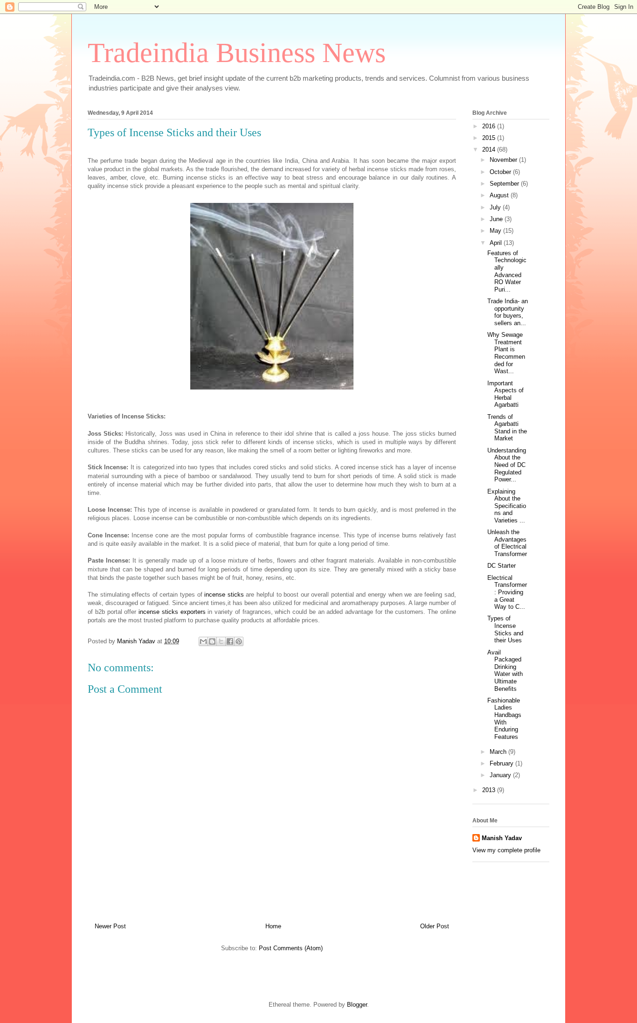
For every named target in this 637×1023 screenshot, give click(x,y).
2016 (489, 126)
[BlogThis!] (212, 641)
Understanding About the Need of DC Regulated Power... (506, 465)
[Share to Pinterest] (238, 641)
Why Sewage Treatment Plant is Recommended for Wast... (506, 353)
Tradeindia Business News (237, 52)
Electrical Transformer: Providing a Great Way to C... (507, 592)
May (496, 230)
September (505, 183)
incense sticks (224, 594)
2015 (489, 137)
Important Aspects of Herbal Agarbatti (505, 394)
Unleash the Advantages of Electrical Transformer (507, 543)
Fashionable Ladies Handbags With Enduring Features (504, 718)
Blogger (357, 1004)
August (500, 195)
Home (273, 926)
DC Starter (501, 565)
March (499, 751)
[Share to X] (221, 641)
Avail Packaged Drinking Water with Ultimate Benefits (505, 670)
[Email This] (203, 641)
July (496, 207)
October (501, 171)
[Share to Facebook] (230, 641)
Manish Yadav (502, 838)
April (497, 242)
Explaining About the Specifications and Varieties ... (506, 506)
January (501, 775)
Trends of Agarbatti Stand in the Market (507, 427)
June (497, 219)
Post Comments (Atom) (291, 948)
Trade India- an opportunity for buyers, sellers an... (507, 312)
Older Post (434, 926)
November (504, 159)
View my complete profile (506, 850)
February (502, 763)
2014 (489, 149)
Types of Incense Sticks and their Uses (505, 629)
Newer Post (110, 926)
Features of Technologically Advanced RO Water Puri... (506, 271)
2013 (489, 789)
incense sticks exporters (172, 611)
